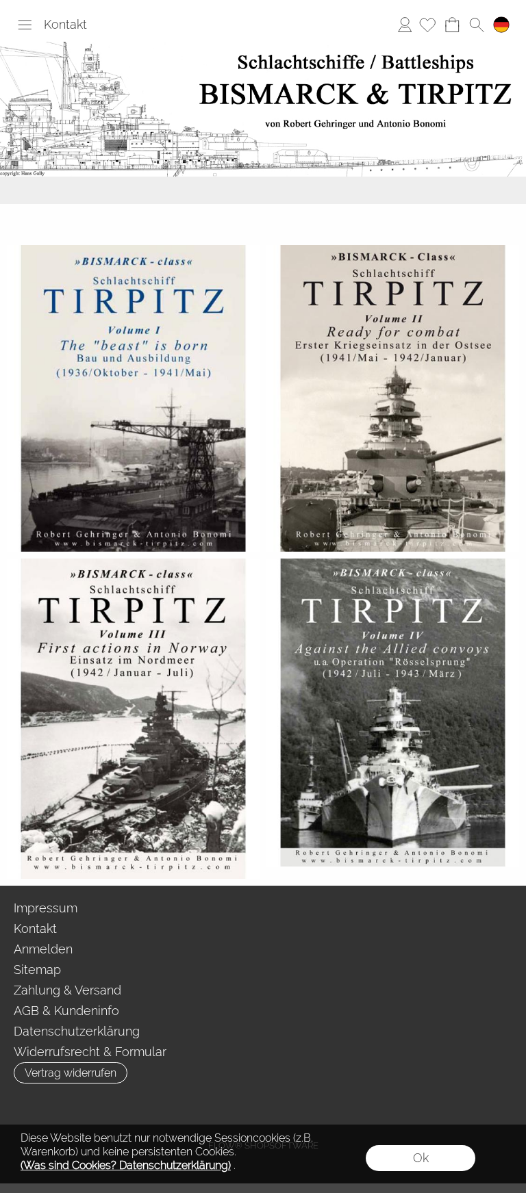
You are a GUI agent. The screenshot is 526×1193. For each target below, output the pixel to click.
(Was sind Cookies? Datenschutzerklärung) (126, 1165)
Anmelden (405, 24)
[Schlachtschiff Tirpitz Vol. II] (392, 398)
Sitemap (37, 969)
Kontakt (65, 24)
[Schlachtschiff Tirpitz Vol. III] (133, 719)
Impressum (45, 908)
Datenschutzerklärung (77, 1031)
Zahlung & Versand (67, 990)
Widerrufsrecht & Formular (90, 1051)
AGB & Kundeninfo (66, 1010)
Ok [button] (421, 1158)
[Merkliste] (427, 25)
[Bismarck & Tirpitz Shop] (263, 47)
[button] (25, 25)
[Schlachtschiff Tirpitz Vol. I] (133, 398)
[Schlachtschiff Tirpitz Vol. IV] (392, 713)
